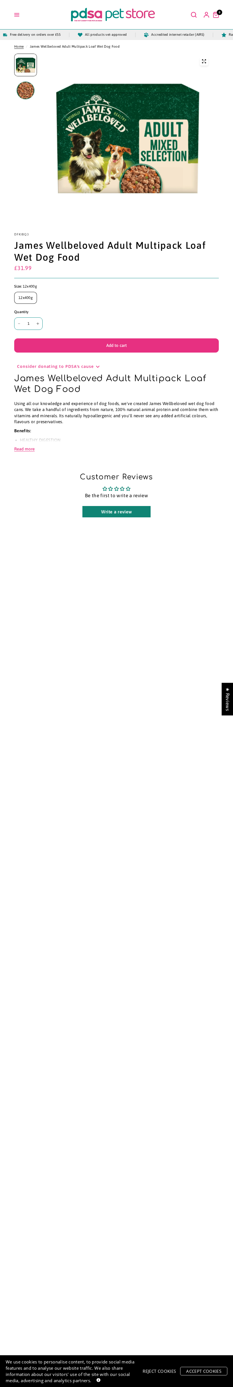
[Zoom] (204, 61)
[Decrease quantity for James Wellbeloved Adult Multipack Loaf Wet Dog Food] (19, 324)
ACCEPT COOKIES (203, 1371)
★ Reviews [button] (227, 699)
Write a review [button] (116, 511)
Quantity (21, 312)
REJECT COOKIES (159, 1371)
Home (19, 47)
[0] (214, 14)
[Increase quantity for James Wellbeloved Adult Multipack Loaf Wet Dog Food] (37, 324)
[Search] (193, 14)
